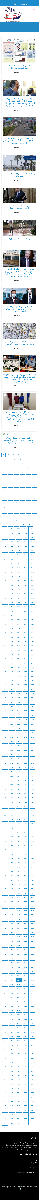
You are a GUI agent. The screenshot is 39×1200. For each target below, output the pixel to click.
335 (25, 728)
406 (32, 789)
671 (32, 1019)
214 (18, 624)
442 (5, 824)
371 (32, 759)
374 (18, 763)
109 (18, 533)
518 (11, 889)
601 (32, 958)
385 (25, 772)
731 (32, 1071)
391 (32, 776)
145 (25, 563)
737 (5, 1080)
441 (32, 819)
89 (28, 516)
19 (4, 468)
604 (18, 963)
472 (5, 850)
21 (16, 468)
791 (32, 1123)
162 (5, 581)
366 (32, 754)
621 (32, 976)
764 (18, 1101)
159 (18, 576)
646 (32, 997)
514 (18, 884)
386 (32, 772)
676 (32, 1023)
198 (11, 611)
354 (18, 746)
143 (11, 563)
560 (25, 924)
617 (5, 976)
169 (18, 585)
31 (4, 477)
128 (11, 550)
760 (25, 1097)
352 (5, 746)
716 (32, 1058)
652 (5, 1006)
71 (28, 503)
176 (32, 589)
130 (25, 550)
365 (25, 754)
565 (25, 928)
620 (25, 976)
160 (25, 576)
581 (32, 941)
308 (11, 707)
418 (11, 802)
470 (25, 845)
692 (5, 1041)
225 (25, 633)
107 (5, 533)
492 (5, 867)
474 (18, 850)
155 (25, 572)
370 (25, 759)
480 (25, 854)
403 (11, 789)
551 (32, 915)
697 (5, 1045)
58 (22, 494)
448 (11, 828)
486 (32, 858)
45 (16, 485)
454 (18, 832)
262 (5, 667)
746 (32, 1084)
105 (25, 529)
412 (5, 798)
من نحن (22, 4)
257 (5, 663)
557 (5, 924)
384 (18, 772)
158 (11, 576)
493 (11, 867)
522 (5, 893)
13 (4, 463)
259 (18, 663)
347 (5, 741)
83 (28, 511)
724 (18, 1067)
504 (18, 876)
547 (5, 915)
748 (11, 1088)
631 (32, 984)
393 (11, 780)
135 (25, 555)
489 (18, 863)
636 (32, 989)
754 (18, 1093)
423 (11, 806)
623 (11, 980)
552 (5, 919)
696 (32, 1041)
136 (32, 555)
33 (16, 477)
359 (18, 750)
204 (18, 615)
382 (5, 772)
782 (5, 1119)
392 (5, 780)
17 (28, 463)
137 (5, 559)
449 (18, 828)
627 (5, 984)
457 (5, 837)
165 (25, 581)
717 (5, 1062)
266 (32, 667)
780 (25, 1115)
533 (11, 902)
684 (18, 1032)
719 (18, 1062)
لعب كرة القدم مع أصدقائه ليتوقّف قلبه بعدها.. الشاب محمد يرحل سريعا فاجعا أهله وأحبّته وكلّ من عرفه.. (19, 440)
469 (18, 845)
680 (25, 1028)
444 (18, 824)
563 (11, 928)
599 (18, 958)
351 (32, 741)
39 (16, 481)
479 (18, 854)
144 (18, 563)
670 (25, 1019)
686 (32, 1032)
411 (32, 793)
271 (32, 672)
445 (25, 824)
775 (25, 1110)
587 (5, 950)
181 (32, 594)
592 (5, 954)
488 (11, 863)
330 (25, 724)
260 (25, 663)
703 (11, 1049)
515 (25, 884)
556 (32, 919)
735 (25, 1075)
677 (5, 1028)
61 (4, 498)
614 (18, 971)
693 (11, 1041)
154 (18, 572)
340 (25, 733)
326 (32, 720)
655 (25, 1006)
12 (32, 459)
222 (5, 633)
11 (26, 459)
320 (25, 715)
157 (5, 576)
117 (5, 542)
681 (32, 1028)
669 (18, 1019)
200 (25, 611)
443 (11, 824)
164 (18, 581)
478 (11, 854)
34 (22, 477)
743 (11, 1084)
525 (25, 893)
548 (11, 915)
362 (5, 754)
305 (25, 702)
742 (5, 1084)
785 (25, 1119)
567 (5, 932)
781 (32, 1115)
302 (5, 702)
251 (32, 654)
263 (11, 667)
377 (5, 767)
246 (32, 650)
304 (18, 702)
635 (25, 989)
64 (22, 498)
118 (11, 542)
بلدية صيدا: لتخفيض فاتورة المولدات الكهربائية (19, 174)
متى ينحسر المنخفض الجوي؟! (19, 238)
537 (5, 906)
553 (11, 919)
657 (5, 1010)
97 (4, 524)
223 (11, 633)
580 (25, 941)
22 (22, 468)
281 (32, 680)
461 (32, 837)
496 (32, 867)
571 (32, 932)
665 (25, 1015)
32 (10, 477)
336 (32, 728)
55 (4, 494)
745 (25, 1084)
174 (18, 589)
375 (25, 763)
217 (5, 628)
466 (32, 841)
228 (11, 637)
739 (18, 1080)
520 (25, 889)
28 (22, 472)
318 (11, 715)
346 (32, 737)
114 (18, 537)
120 (25, 542)
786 (32, 1119)
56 (10, 494)
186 (32, 598)
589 (18, 950)
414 (18, 798)
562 (5, 928)
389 (18, 776)
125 (25, 546)
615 (25, 971)
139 (18, 559)
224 (18, 633)
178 (11, 594)
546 (32, 911)
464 (18, 841)
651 (32, 1002)
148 (11, 568)
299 (18, 698)
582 (5, 945)
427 (5, 811)
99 (16, 524)
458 (11, 837)
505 (25, 876)
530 (25, 898)
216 (32, 624)
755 (25, 1093)
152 (5, 572)
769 (18, 1106)
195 (25, 607)
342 (5, 737)
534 (18, 902)
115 (25, 537)
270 (25, 672)
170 (25, 585)
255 (25, 659)
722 (5, 1067)
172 (5, 589)
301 (32, 698)
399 (18, 785)
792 (5, 1128)
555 (25, 919)
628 (11, 984)
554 (18, 919)
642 (5, 997)
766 (32, 1101)
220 (25, 628)
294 (18, 694)
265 (25, 667)
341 (32, 733)
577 (5, 941)
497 (5, 871)
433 (11, 815)
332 (5, 728)
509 (18, 880)
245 (25, 650)
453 (11, 832)
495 (25, 867)
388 (11, 776)
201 (32, 611)
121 (32, 542)
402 (5, 789)
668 (11, 1019)
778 (11, 1115)
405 (25, 789)
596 (32, 954)
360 (25, 750)
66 (34, 498)
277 (5, 680)
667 (5, 1019)
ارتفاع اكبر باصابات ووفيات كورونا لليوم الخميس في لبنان (19, 67)
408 (11, 793)
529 (18, 898)
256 (32, 659)
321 (32, 715)
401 (32, 785)
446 (32, 824)
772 (5, 1110)
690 (25, 1036)
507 (5, 880)
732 (5, 1075)
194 (18, 607)
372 (5, 763)
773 (11, 1110)
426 (32, 806)
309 (18, 707)
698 (11, 1045)
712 (5, 1058)
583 (11, 945)
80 (10, 511)
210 (25, 620)
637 (5, 993)
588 (11, 950)
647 (5, 1002)
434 (18, 815)
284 (18, 685)
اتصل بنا (15, 4)
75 (16, 507)
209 (18, 620)
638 (11, 993)
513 (11, 884)
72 (34, 503)
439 (18, 819)
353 (11, 746)
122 (5, 546)
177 (5, 594)
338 (11, 733)
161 (32, 576)
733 (11, 1075)
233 (11, 641)
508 (11, 880)
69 (16, 503)
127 (5, 550)
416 (32, 798)
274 (18, 676)
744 (18, 1084)
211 (32, 620)
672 (5, 1023)
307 (5, 707)
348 (11, 741)
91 (4, 520)
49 (4, 490)
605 (25, 963)
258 (11, 663)
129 (18, 550)
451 (32, 828)
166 (32, 581)
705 (25, 1049)
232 (5, 641)
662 (5, 1015)
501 (32, 871)
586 (32, 945)
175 (25, 589)
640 (25, 993)
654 (18, 1006)
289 (18, 689)
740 (25, 1080)
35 (28, 477)
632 (5, 989)
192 (5, 607)
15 (16, 463)
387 (5, 776)
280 (25, 680)
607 (5, 967)
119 (18, 542)
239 (18, 646)
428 (11, 811)
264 (18, 667)
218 (11, 628)
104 (18, 529)
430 (25, 811)
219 (18, 628)
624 (18, 980)
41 (28, 481)
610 (25, 967)
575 (25, 937)
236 (32, 641)
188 (11, 602)
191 (32, 602)
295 (25, 694)
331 (32, 724)
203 (11, 615)
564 (18, 928)
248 (11, 654)
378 (11, 767)
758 (11, 1097)
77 (28, 507)
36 (34, 477)
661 (32, 1010)
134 (18, 555)
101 (29, 524)
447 (5, 828)
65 (28, 498)
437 (5, 819)
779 (18, 1115)
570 (25, 932)
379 (18, 767)
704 (18, 1049)
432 (5, 815)
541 (32, 906)
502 (5, 876)
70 (22, 503)
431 (32, 811)
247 (5, 654)
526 (32, 893)
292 (5, 694)
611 (32, 967)
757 (5, 1097)
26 (10, 472)
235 (25, 641)
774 (18, 1110)
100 (23, 524)
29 (28, 472)
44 (10, 485)
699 (18, 1045)
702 (5, 1049)
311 (32, 707)
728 (11, 1071)
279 (18, 680)
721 (32, 1062)
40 (22, 481)
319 (18, 715)
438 (11, 819)
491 (32, 863)
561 (32, 924)
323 (11, 720)
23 (28, 468)
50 (10, 490)
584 (18, 945)
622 (5, 980)
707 (5, 1054)
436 (32, 815)
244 (18, 650)
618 (11, 976)
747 (5, 1088)
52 (22, 490)
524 (18, 893)
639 (18, 993)
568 (11, 932)
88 (22, 516)
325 (25, 720)
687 (5, 1036)
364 (18, 754)
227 (5, 637)
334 (18, 728)
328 (11, 724)
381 (32, 767)
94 (22, 520)
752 (5, 1093)
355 (25, 746)
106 (32, 529)
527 (5, 898)
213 (11, 624)
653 (11, 1006)
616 (32, 971)
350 (25, 741)
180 (25, 594)
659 (18, 1010)
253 (11, 659)
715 (25, 1058)
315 (25, 711)
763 (11, 1101)
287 (5, 689)
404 (18, 789)
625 (25, 980)
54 (34, 490)
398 (11, 785)
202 (5, 615)
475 (25, 850)
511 (32, 880)
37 (4, 481)
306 (32, 702)
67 (4, 503)
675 (25, 1023)
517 (5, 889)
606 (32, 963)
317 (5, 715)
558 (11, 924)
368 (11, 759)
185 (25, 598)
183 (11, 598)
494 (18, 867)
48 (34, 485)
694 (18, 1041)
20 (10, 468)
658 (11, 1010)
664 (18, 1015)
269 (18, 672)
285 (25, 685)
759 (18, 1097)
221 (32, 628)
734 (18, 1075)
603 (11, 963)
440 (25, 819)
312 (5, 711)
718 (11, 1062)
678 (11, 1028)
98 (10, 524)
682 (5, 1032)
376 (32, 763)
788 (11, 1123)
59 (28, 494)
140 (25, 559)
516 (32, 884)
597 (5, 958)
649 (18, 1002)
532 (5, 902)
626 (32, 980)
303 (11, 702)
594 (18, 954)
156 (32, 572)
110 (25, 533)
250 (25, 654)
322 (5, 720)
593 (11, 954)
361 (32, 750)
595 (25, 954)
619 (18, 976)
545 (25, 911)
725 (25, 1067)
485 (25, 858)
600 (25, 958)
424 (18, 806)
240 (25, 646)
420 (25, 802)
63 (16, 498)
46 (22, 485)
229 (18, 637)
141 (32, 559)
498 (11, 871)
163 (11, 581)
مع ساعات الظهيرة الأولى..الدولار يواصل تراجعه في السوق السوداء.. (19, 342)
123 (11, 546)
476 (32, 850)
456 (32, 832)
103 (11, 529)
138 (11, 559)
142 (5, 563)
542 (5, 911)
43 (4, 485)
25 (4, 472)
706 (32, 1049)
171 (32, 585)
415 (25, 798)
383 (11, 772)
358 (11, 750)
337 (5, 733)
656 (32, 1006)
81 (16, 511)
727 (5, 1071)
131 (32, 550)
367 (5, 759)
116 (32, 537)
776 (32, 1110)
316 (32, 711)
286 (32, 685)
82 (22, 511)
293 (11, 694)
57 (16, 494)
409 (18, 793)
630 (25, 984)
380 (25, 767)
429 (18, 811)
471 (32, 845)
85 (4, 516)
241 (32, 646)
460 (25, 837)
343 (11, 737)
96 (34, 520)
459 (18, 837)
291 (32, 689)
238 (11, 646)
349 (18, 741)
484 (18, 858)
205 (25, 615)
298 (11, 698)
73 (4, 507)
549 (18, 915)
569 (18, 932)
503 (11, 876)
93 (16, 520)
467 (5, 845)
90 (34, 516)
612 (5, 971)
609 (18, 967)
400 (25, 785)
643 (11, 997)
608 (11, 967)
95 (28, 520)
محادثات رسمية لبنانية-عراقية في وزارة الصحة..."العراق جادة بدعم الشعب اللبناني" (19, 308)
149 (18, 568)
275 (25, 676)
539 (18, 906)
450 (25, 828)
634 (18, 989)
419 (18, 802)
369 (18, 759)
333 (11, 728)
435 (25, 815)
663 (11, 1015)
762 (5, 1101)
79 (4, 511)
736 (32, 1075)
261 (32, 663)
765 (25, 1101)
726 (32, 1067)
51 (16, 490)
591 (32, 950)
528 (11, 898)
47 (28, 485)
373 (11, 763)
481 (32, 854)
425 (25, 806)
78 (34, 507)
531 (32, 898)
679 (18, 1028)
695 (25, 1041)
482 (5, 858)
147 (5, 568)
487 (5, 863)
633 (11, 989)
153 (11, 572)
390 (25, 776)
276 (32, 676)
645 (25, 997)
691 (32, 1036)
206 (32, 615)
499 (18, 871)
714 (18, 1058)
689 (18, 1036)
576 (32, 937)
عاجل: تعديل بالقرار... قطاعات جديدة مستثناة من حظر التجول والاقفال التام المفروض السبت (19, 140)
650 (25, 1002)
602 (5, 963)
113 (11, 537)
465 (25, 841)
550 (25, 915)
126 (32, 546)
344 (18, 737)
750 (25, 1088)
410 (25, 793)
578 (11, 941)
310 (25, 707)
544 (18, 911)
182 (5, 598)
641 (32, 993)
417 (5, 802)
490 (25, 863)
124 (18, 546)
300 (25, 698)
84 (34, 511)
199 (18, 611)
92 (10, 520)
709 (18, 1054)
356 (32, 746)
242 (5, 650)
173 (11, 589)
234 (18, 641)
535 (25, 902)
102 (5, 529)
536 (32, 902)
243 (11, 650)
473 (11, 850)
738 (11, 1080)
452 (5, 832)
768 (11, 1106)
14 (10, 463)
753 (11, 1093)
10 (20, 459)
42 (34, 481)
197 (5, 611)
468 (11, 845)
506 (32, 876)
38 (10, 481)
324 (18, 720)
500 (25, 871)
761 (32, 1097)
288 (11, 689)
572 (5, 937)
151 (32, 568)
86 (10, 516)
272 (5, 676)
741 (32, 1080)
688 (11, 1036)
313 (11, 711)
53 (28, 490)
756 (32, 1093)
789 (18, 1123)
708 (11, 1054)
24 (34, 468)
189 (18, 602)
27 (16, 472)
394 (18, 780)
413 (11, 798)
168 (11, 585)
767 (5, 1106)
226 (32, 633)
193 (11, 607)
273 (11, 676)
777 (5, 1115)
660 (25, 1010)
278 (11, 680)
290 (25, 689)
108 (11, 533)
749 (18, 1088)
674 (18, 1023)
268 (11, 672)
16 (22, 463)
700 (25, 1045)
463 (11, 841)
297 (5, 698)
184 (18, 598)
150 (25, 568)
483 (11, 858)
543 (11, 911)
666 (32, 1015)
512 (5, 884)
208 (11, 620)
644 (18, 997)
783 (11, 1119)
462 (5, 841)
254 (18, 659)
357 (5, 750)
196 (32, 607)
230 (25, 637)
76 (22, 507)
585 (25, 945)
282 (5, 685)
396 (32, 780)
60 (34, 494)
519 (18, 889)
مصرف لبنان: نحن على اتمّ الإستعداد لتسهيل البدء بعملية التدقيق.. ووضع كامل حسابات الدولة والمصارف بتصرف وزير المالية (19, 272)
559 (18, 924)
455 (25, 832)
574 (18, 937)
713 (11, 1058)
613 (11, 971)
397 (5, 785)
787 (5, 1123)
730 (25, 1071)
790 (25, 1123)
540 (25, 906)
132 (5, 555)
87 (16, 516)
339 (18, 733)
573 (11, 937)
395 (25, 780)
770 (25, 1106)
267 (5, 672)
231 (32, 637)
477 (5, 854)
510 (25, 880)
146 (32, 563)
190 (25, 602)
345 (25, 737)
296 (32, 694)
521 (32, 889)
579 (18, 941)
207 (5, 620)
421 (32, 802)
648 (11, 1002)
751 (32, 1088)
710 (25, 1054)
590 (25, 950)
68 (10, 503)
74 (10, 507)
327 (5, 724)
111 (32, 533)
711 (32, 1054)
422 (5, 806)
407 (5, 793)
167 (5, 585)
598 (11, 958)
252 (5, 659)
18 (34, 463)
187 (5, 602)
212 (5, 624)
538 (11, 906)
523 (11, 893)
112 (5, 537)
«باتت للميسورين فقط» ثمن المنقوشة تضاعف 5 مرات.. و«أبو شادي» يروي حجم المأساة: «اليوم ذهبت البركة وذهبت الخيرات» (19, 378)
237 (5, 646)
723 (11, 1067)
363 (11, 754)
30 (34, 472)
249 (18, 654)
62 (10, 498)
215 (25, 624)
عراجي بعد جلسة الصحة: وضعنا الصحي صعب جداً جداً (19, 206)
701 (32, 1045)
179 (18, 594)
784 (18, 1119)
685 (25, 1032)
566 (32, 928)
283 (11, 685)
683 (11, 1032)
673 (11, 1023)
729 (18, 1071)
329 (18, 724)
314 (18, 711)
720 (25, 1062)
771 (32, 1106)
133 (11, 555)
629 (18, 984)
